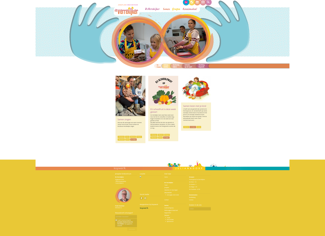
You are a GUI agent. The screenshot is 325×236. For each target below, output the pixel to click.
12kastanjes (121, 137)
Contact (166, 200)
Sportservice (170, 221)
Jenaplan (166, 187)
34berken (133, 137)
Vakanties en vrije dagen (171, 190)
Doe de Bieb (170, 219)
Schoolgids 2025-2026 (173, 195)
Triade (168, 217)
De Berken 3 (192, 184)
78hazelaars (121, 139)
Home (166, 177)
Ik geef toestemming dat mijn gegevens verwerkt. (125, 222)
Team (166, 185)
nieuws (160, 137)
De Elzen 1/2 (192, 182)
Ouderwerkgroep (169, 208)
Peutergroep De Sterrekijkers (197, 179)
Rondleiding (192, 197)
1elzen (127, 137)
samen (127, 139)
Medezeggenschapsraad (171, 210)
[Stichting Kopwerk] (144, 209)
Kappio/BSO (167, 213)
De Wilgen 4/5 (193, 187)
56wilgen (139, 137)
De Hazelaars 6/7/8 (194, 189)
